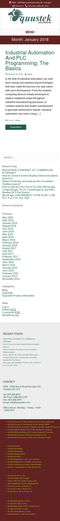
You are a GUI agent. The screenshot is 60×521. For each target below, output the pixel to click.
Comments (11, 312)
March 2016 (8, 265)
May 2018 (7, 234)
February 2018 (10, 242)
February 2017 (10, 256)
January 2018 (9, 245)
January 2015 (9, 276)
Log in (5, 307)
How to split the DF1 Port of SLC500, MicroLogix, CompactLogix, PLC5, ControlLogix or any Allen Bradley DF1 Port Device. (29, 190)
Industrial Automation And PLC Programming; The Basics (29, 60)
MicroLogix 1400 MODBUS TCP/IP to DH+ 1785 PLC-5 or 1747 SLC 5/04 (28, 196)
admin (29, 74)
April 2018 (8, 237)
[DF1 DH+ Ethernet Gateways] (30, 23)
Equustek (7, 293)
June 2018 (8, 231)
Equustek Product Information (18, 295)
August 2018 (9, 226)
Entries (9, 309)
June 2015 (8, 270)
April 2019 (8, 220)
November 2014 (11, 279)
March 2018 (8, 240)
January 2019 (9, 223)
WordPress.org (10, 315)
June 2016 (8, 262)
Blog (18, 120)
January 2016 (9, 267)
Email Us (19, 6)
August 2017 (9, 248)
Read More (15, 127)
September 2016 (11, 259)
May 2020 (7, 217)
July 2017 (7, 251)
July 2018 (7, 228)
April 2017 (8, 254)
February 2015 (10, 273)
